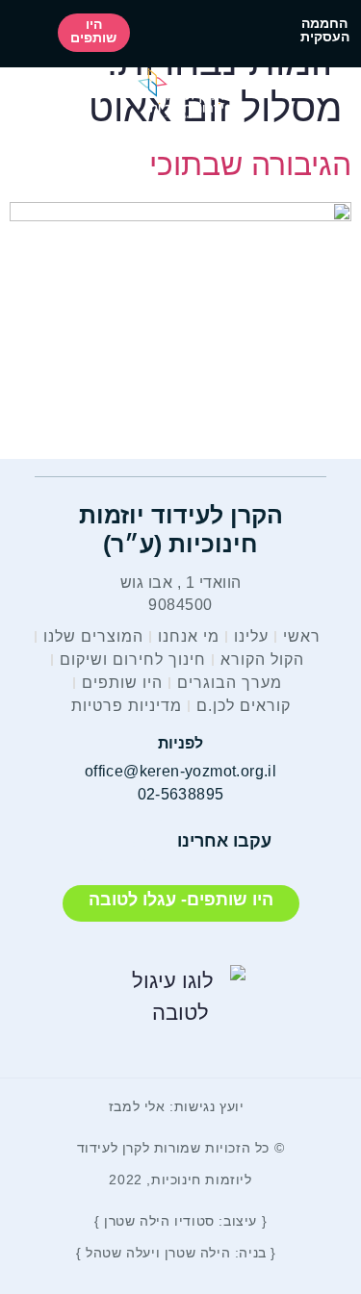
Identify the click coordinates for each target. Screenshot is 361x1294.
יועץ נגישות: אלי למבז (177, 1106)
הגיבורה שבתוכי (250, 164)
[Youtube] (112, 841)
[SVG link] (180, 92)
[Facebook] (155, 841)
